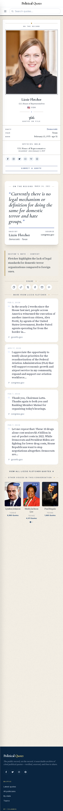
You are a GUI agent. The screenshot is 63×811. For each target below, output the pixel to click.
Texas (55, 133)
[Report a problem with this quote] (49, 287)
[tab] (30, 522)
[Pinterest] (25, 772)
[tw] (19, 159)
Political (13, 756)
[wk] (31, 159)
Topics (7, 800)
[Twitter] (12, 772)
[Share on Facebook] (35, 287)
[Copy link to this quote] (21, 287)
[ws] (37, 159)
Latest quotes (10, 786)
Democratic (52, 129)
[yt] (25, 159)
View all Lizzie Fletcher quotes (30, 471)
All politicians (10, 791)
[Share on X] (28, 287)
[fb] (7, 159)
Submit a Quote (31, 168)
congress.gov (47, 234)
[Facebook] (6, 772)
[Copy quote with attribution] (14, 287)
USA (33, 107)
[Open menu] (5, 11)
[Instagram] (19, 772)
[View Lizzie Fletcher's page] (31, 62)
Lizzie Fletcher (19, 235)
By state (7, 796)
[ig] (13, 159)
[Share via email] (42, 287)
